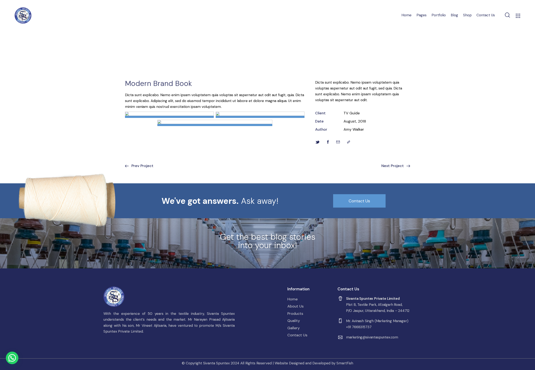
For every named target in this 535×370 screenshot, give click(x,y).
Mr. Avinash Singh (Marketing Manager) (377, 321)
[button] (12, 358)
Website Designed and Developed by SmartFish (314, 363)
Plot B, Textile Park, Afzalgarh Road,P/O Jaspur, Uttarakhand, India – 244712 (377, 307)
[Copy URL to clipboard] (348, 142)
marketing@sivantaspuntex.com (372, 337)
